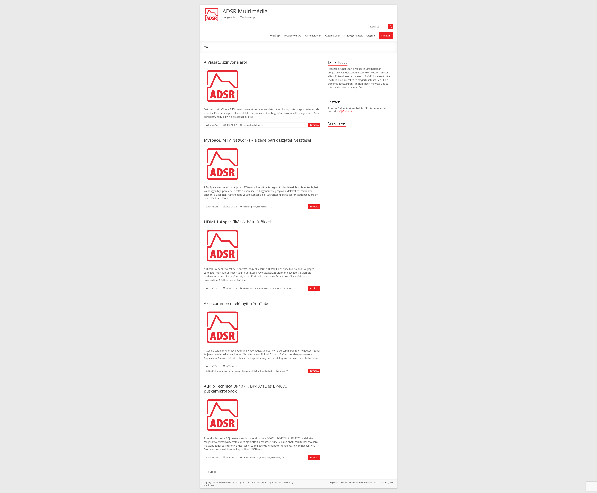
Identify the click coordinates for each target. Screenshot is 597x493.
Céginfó (370, 35)
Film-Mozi (264, 288)
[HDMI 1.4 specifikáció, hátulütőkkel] (222, 228)
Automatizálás (332, 35)
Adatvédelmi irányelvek (383, 482)
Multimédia (275, 288)
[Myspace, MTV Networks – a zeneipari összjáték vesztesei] (222, 147)
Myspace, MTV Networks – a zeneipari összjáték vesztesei (257, 140)
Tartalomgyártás (292, 35)
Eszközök (254, 288)
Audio (246, 288)
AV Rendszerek (313, 35)
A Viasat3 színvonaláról (225, 62)
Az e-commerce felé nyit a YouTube (236, 303)
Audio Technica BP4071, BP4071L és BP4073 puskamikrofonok (245, 388)
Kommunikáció (222, 371)
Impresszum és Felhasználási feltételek (356, 482)
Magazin (386, 35)
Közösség (235, 371)
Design (246, 125)
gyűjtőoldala (344, 111)
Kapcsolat (334, 482)
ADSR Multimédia (245, 11)
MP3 (253, 371)
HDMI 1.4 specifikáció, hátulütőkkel (237, 222)
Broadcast (254, 457)
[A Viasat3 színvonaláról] (222, 69)
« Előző (212, 471)
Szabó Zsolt (213, 125)
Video (289, 288)
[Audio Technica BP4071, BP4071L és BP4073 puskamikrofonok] (222, 398)
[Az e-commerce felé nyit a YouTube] (222, 310)
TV (261, 125)
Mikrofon (275, 457)
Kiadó (211, 371)
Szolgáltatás (262, 206)
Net (254, 206)
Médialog (254, 125)
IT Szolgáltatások (353, 35)
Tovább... (314, 124)
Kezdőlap (275, 35)
